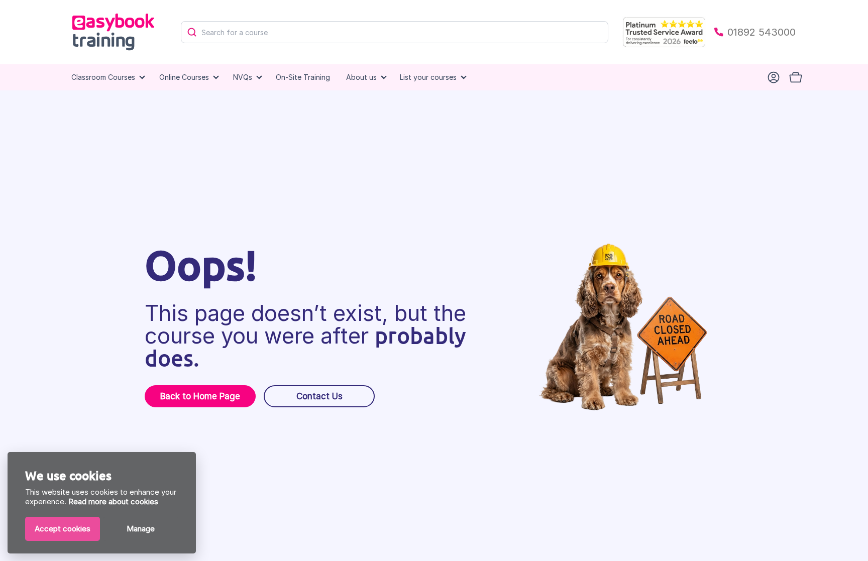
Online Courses (184, 77)
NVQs (242, 77)
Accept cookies (62, 528)
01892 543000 (761, 32)
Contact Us (319, 396)
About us (361, 77)
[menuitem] (303, 77)
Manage (141, 528)
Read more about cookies (113, 501)
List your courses (428, 77)
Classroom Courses (103, 77)
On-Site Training (303, 77)
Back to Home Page (200, 396)
